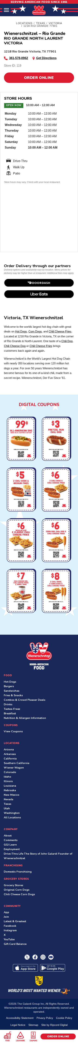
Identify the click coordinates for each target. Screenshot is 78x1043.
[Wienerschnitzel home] (39, 656)
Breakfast (10, 713)
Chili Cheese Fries (60, 331)
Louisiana (10, 786)
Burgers (9, 686)
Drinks (8, 704)
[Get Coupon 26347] (56, 490)
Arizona (9, 749)
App (6, 912)
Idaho (7, 777)
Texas (7, 804)
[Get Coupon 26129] (56, 591)
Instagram (10, 930)
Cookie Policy (64, 1017)
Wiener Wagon (14, 767)
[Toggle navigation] (6, 10)
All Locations (12, 817)
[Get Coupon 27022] (21, 439)
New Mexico (11, 795)
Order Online (39, 77)
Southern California (16, 763)
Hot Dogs (21, 331)
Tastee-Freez (12, 709)
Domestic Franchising (18, 871)
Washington (12, 813)
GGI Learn (10, 844)
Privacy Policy (45, 1017)
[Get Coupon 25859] (21, 591)
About (8, 835)
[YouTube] (51, 957)
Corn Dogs (35, 331)
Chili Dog (67, 341)
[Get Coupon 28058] (56, 439)
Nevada (8, 799)
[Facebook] (35, 957)
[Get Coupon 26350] (21, 540)
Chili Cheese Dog (15, 346)
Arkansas (10, 754)
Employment (12, 849)
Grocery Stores (13, 885)
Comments (10, 840)
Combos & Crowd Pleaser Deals (24, 700)
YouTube (9, 939)
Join (6, 917)
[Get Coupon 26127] (56, 540)
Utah (7, 808)
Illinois (8, 781)
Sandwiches (11, 691)
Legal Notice (17, 1024)
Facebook (10, 926)
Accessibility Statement (20, 1017)
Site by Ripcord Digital (54, 1024)
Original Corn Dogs (16, 890)
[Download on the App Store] (25, 968)
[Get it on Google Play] (52, 968)
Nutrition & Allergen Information (25, 718)
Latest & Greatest (15, 921)
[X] (27, 957)
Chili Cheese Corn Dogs (19, 894)
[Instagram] (43, 957)
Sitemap (33, 1024)
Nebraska (10, 790)
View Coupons (13, 731)
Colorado (10, 772)
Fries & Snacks (13, 695)
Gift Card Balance (15, 944)
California (10, 758)
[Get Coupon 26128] (21, 490)
